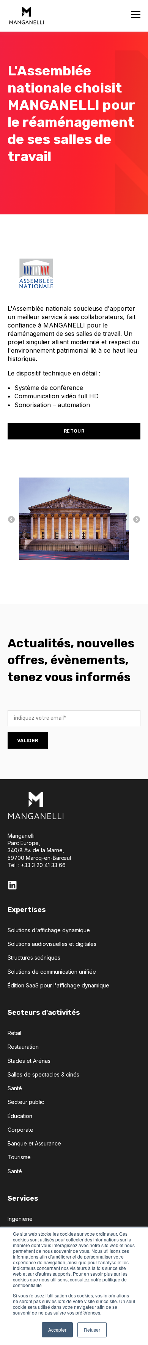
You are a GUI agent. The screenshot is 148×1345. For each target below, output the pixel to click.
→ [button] (136, 520)
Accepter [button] (57, 1329)
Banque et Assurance (34, 1143)
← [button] (11, 520)
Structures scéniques (34, 957)
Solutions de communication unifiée (52, 971)
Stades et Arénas (29, 1060)
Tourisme (19, 1157)
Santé (15, 1088)
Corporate (20, 1129)
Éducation (20, 1116)
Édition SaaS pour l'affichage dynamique (58, 985)
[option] (74, 520)
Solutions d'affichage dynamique (49, 930)
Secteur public (26, 1102)
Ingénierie (20, 1219)
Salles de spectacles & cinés (43, 1074)
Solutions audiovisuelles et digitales (52, 944)
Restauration (23, 1046)
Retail (14, 1033)
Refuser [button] (92, 1329)
